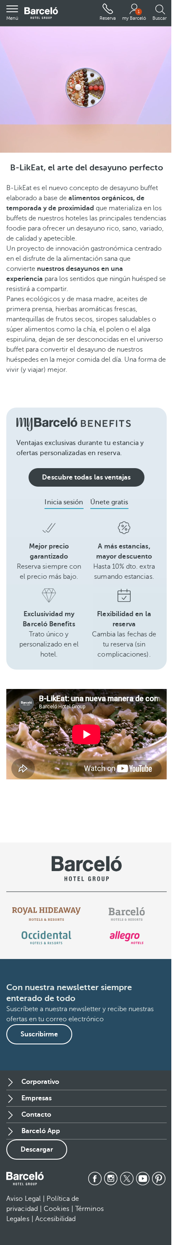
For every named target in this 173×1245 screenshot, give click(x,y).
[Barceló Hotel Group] (41, 13)
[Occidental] (46, 937)
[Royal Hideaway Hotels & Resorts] (46, 914)
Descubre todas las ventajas (86, 477)
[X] (127, 1178)
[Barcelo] (126, 914)
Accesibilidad (55, 1219)
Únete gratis (109, 502)
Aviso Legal (23, 1199)
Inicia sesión (64, 502)
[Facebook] (95, 1178)
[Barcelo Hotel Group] (25, 1178)
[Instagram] (111, 1178)
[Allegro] (127, 937)
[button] (12, 13)
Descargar (37, 1149)
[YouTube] (142, 1178)
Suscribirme (39, 1034)
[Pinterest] (158, 1178)
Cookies (56, 1209)
